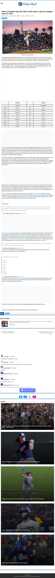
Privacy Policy (27, 575)
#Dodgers (25, 243)
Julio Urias (4, 147)
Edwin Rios (19, 195)
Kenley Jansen (32, 151)
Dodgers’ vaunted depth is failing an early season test (8, 331)
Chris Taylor (38, 195)
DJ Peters (22, 238)
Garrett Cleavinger (13, 238)
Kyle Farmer (5, 196)
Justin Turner (37, 193)
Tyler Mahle (4, 157)
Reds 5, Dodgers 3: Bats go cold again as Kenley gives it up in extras (45, 332)
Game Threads (22, 15)
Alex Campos (5, 15)
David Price (40, 238)
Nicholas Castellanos (28, 196)
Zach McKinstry (6, 249)
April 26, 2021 (23, 213)
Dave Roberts (42, 240)
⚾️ (27, 390)
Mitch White (21, 234)
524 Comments (31, 15)
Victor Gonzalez (19, 151)
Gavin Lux (4, 193)
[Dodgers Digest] (27, 3)
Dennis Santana (6, 233)
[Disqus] (27, 370)
